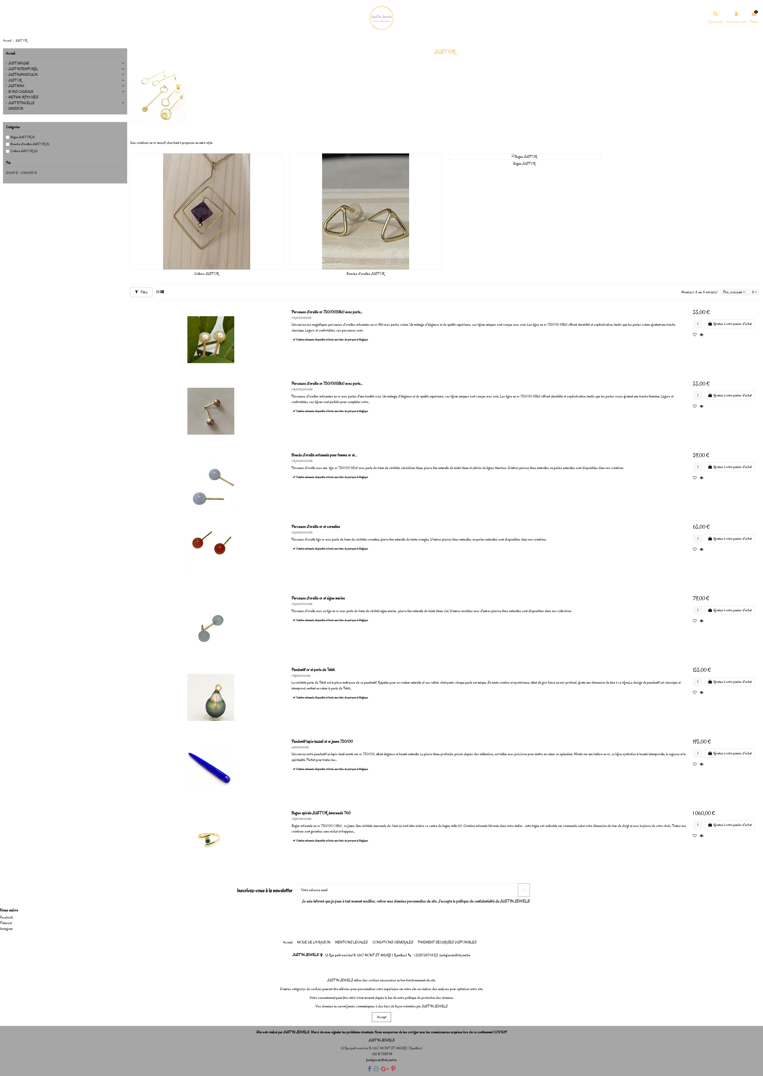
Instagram (6, 928)
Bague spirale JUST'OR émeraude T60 (321, 813)
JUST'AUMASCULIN (23, 74)
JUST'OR (15, 80)
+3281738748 (423, 955)
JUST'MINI (16, 85)
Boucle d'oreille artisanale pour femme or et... (324, 455)
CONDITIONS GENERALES (392, 942)
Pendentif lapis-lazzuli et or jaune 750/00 (322, 741)
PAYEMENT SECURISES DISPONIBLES (447, 942)
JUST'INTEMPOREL (23, 69)
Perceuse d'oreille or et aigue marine (318, 598)
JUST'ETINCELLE (21, 103)
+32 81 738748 (381, 1054)
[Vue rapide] (703, 334)
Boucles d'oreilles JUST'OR (366, 273)
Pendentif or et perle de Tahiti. (313, 669)
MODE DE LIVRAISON (313, 942)
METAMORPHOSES (23, 97)
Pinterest (6, 923)
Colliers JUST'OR (206, 273)
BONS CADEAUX (20, 91)
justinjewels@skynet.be (455, 955)
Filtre (143, 292)
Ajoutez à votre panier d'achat (732, 323)
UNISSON (15, 108)
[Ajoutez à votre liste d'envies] (696, 334)
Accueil (10, 53)
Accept (381, 1017)
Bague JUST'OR (524, 163)
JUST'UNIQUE (18, 63)
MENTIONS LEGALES (351, 942)
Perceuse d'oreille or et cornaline (315, 526)
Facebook (6, 917)
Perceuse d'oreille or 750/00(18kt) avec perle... (327, 312)
